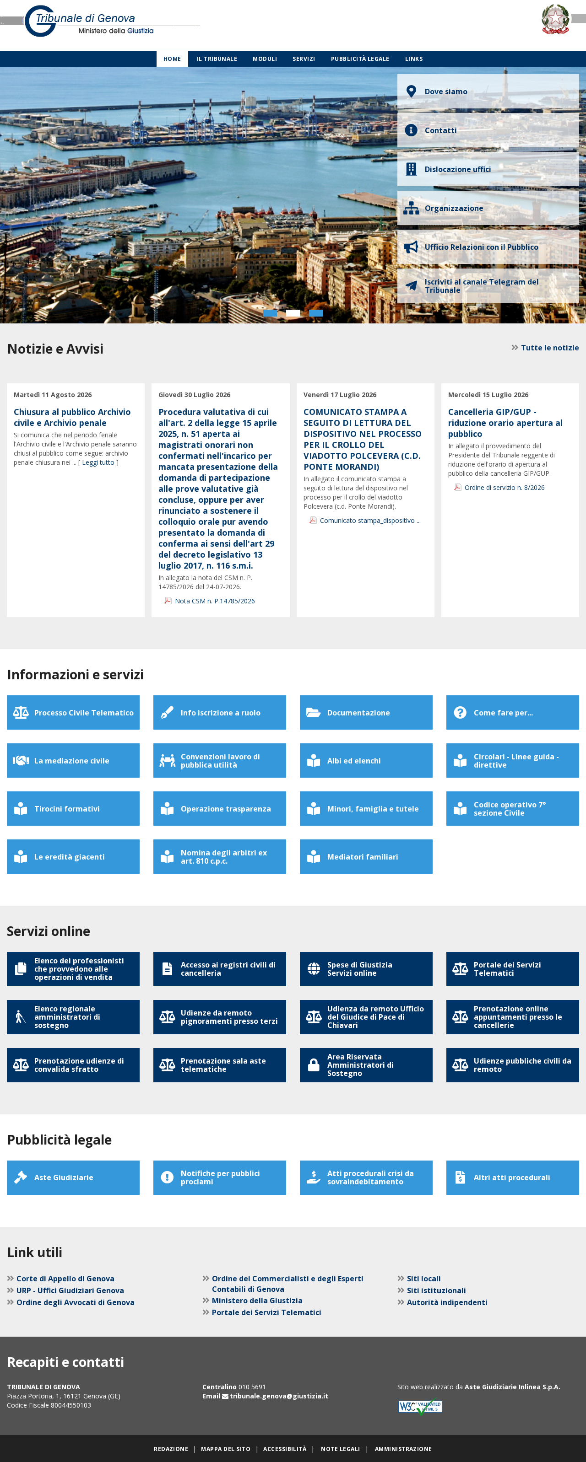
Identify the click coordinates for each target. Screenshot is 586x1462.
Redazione (171, 1449)
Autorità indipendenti (447, 1302)
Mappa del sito (225, 1449)
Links (414, 59)
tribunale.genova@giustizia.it (279, 1396)
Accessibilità (284, 1449)
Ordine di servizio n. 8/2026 (505, 487)
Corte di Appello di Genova (65, 1279)
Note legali (340, 1449)
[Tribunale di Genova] (122, 25)
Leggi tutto (98, 462)
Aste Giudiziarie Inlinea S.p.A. (512, 1386)
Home (172, 59)
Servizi (304, 59)
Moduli (265, 59)
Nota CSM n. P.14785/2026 (215, 601)
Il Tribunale (217, 59)
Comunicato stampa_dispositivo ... (370, 520)
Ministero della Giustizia (257, 1300)
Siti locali (424, 1279)
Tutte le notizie (550, 348)
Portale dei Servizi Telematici (266, 1312)
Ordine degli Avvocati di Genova (75, 1302)
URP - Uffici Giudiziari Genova (70, 1290)
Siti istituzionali (436, 1290)
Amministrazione (403, 1449)
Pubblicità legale (360, 59)
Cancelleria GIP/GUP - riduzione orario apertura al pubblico (505, 422)
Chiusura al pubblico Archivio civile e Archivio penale (72, 417)
